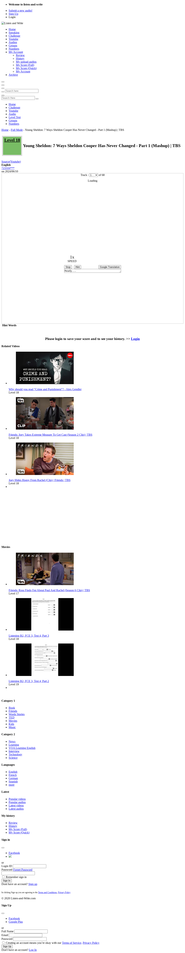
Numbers (14, 48)
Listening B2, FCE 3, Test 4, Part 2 (29, 681)
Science (13, 757)
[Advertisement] (92, 516)
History (20, 58)
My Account (16, 52)
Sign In (6, 880)
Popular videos (17, 799)
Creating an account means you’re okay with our (52, 942)
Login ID (6, 866)
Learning (14, 744)
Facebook (14, 852)
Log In (33, 949)
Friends (13, 711)
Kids (11, 724)
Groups (13, 45)
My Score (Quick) (26, 68)
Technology (15, 754)
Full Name (7, 931)
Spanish (13, 781)
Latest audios (16, 808)
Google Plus (16, 921)
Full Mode (17, 129)
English (13, 771)
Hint (78, 267)
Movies (13, 720)
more (11, 784)
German (13, 778)
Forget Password (22, 869)
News (12, 741)
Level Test (15, 117)
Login (12, 17)
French (13, 775)
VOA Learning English (22, 747)
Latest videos (16, 805)
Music (12, 727)
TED (11, 717)
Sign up (32, 884)
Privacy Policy (64, 892)
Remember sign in (16, 877)
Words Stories (17, 714)
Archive (13, 74)
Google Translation (110, 267)
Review (20, 55)
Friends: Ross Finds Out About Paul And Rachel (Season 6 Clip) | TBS (49, 590)
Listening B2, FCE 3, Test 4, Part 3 (29, 635)
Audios (13, 42)
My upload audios (26, 61)
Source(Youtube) (11, 161)
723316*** (7, 168)
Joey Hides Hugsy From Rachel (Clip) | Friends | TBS (39, 480)
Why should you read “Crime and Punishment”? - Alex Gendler (45, 389)
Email (4, 935)
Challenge (14, 35)
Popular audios (17, 802)
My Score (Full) (25, 65)
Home (12, 29)
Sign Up (13, 13)
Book (12, 707)
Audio (12, 114)
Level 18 (12, 140)
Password (6, 869)
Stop (68, 267)
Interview (14, 751)
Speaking (14, 32)
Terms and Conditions (47, 892)
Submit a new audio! (20, 10)
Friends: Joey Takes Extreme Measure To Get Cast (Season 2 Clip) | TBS (50, 434)
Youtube (13, 39)
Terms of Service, (72, 942)
